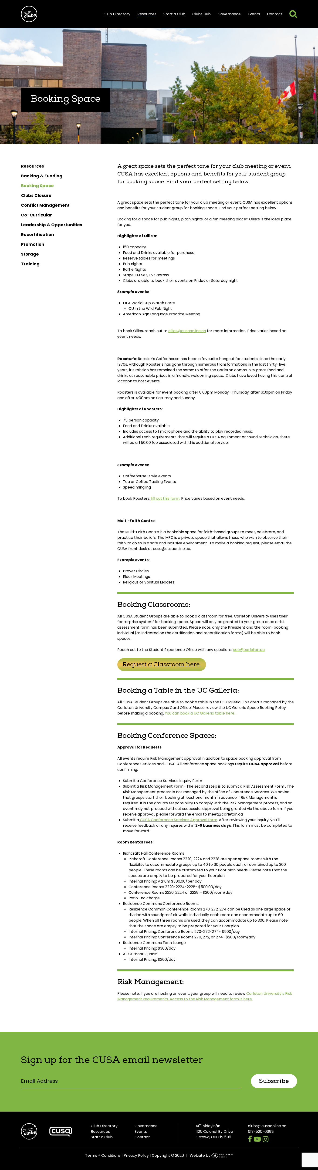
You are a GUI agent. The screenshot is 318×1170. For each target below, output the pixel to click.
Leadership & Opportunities (51, 225)
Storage (30, 254)
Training (30, 264)
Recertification (37, 234)
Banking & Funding (41, 176)
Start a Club (174, 14)
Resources (146, 14)
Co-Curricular (36, 215)
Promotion (32, 244)
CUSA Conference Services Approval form (178, 820)
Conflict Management (45, 205)
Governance (229, 14)
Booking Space (37, 186)
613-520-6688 (261, 1131)
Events (254, 14)
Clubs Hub (201, 14)
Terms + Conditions (103, 1155)
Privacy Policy (136, 1155)
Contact (274, 14)
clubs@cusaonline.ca (267, 1126)
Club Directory (117, 14)
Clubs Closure (36, 195)
